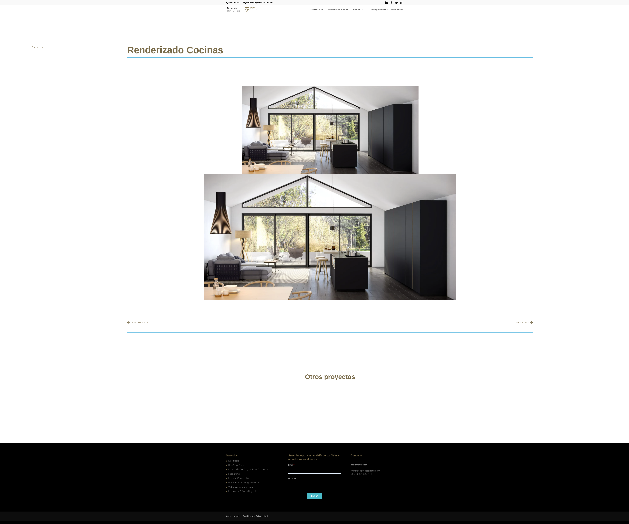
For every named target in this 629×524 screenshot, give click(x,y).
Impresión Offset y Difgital (242, 491)
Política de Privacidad (255, 516)
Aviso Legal (232, 516)
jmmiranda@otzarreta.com (365, 470)
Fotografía (234, 473)
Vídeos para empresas (240, 486)
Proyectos (397, 9)
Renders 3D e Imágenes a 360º (245, 482)
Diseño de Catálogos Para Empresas (248, 469)
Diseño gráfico (236, 465)
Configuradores (379, 9)
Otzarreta (314, 9)
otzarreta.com (359, 464)
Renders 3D (359, 9)
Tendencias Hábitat (338, 9)
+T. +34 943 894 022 (361, 474)
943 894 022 (234, 2)
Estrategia (233, 460)
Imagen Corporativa (239, 478)
